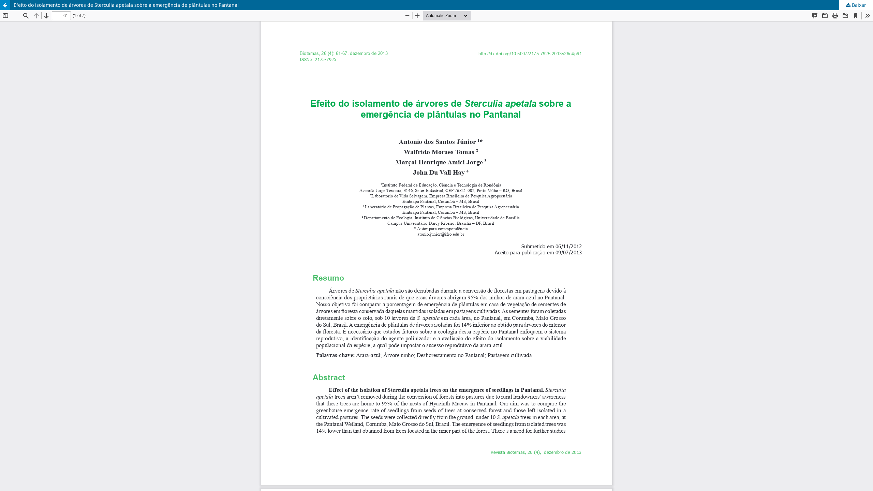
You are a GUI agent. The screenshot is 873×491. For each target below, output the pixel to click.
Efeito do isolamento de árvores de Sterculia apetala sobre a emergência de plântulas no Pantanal (126, 5)
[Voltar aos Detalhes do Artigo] (5, 5)
